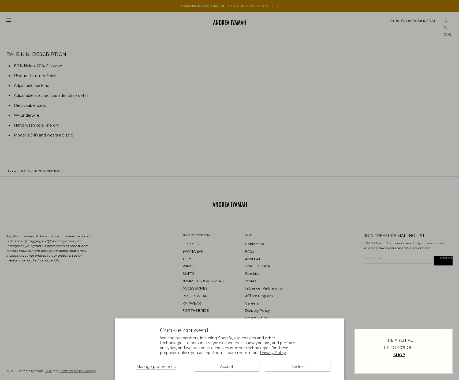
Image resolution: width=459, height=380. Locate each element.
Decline (297, 366)
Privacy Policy (273, 352)
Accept (226, 366)
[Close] (447, 334)
